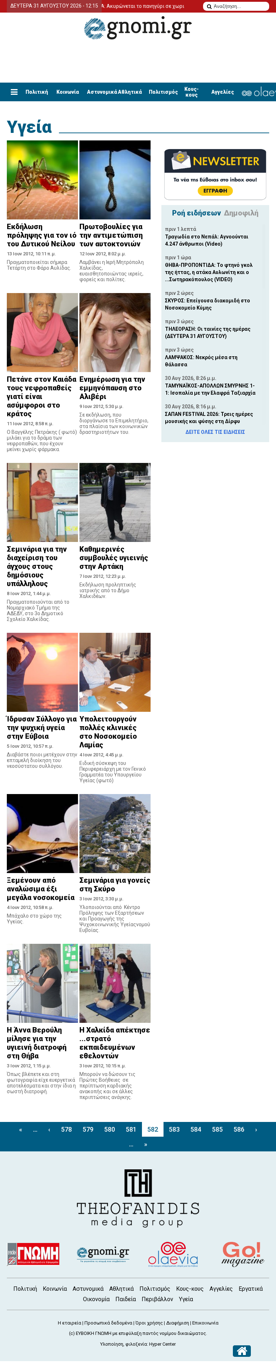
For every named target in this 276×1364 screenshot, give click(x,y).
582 (152, 1129)
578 (66, 1129)
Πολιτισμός (163, 92)
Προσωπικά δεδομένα (108, 1323)
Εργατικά (251, 1288)
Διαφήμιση (177, 1323)
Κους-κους (191, 92)
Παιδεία (125, 1299)
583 (174, 1129)
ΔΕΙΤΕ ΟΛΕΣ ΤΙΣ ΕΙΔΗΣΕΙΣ (215, 432)
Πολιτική (37, 92)
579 (88, 1129)
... (35, 1129)
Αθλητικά (130, 92)
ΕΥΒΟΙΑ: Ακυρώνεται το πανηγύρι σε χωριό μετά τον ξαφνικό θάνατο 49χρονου (157, 6)
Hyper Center (162, 1344)
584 (195, 1129)
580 (109, 1129)
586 (239, 1129)
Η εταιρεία (69, 1323)
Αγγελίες (222, 92)
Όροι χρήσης (149, 1323)
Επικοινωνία (205, 1323)
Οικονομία (96, 1299)
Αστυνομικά (102, 92)
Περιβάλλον (157, 1299)
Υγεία (29, 127)
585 (217, 1129)
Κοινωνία (67, 92)
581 (131, 1129)
